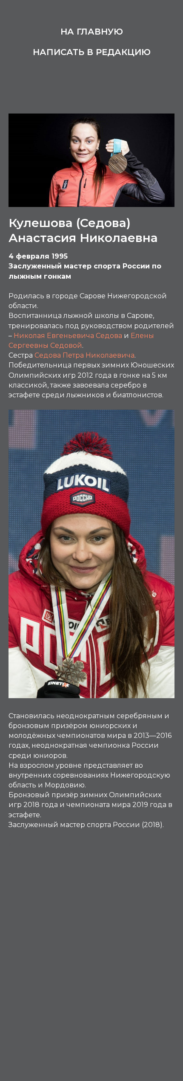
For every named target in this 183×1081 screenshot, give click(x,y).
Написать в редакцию (92, 52)
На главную (91, 31)
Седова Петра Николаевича (84, 355)
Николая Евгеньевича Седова (68, 336)
